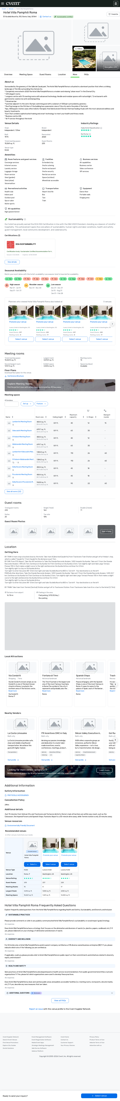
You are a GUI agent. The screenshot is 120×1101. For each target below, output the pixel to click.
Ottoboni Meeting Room (21, 437)
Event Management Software (41, 1037)
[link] (21, 724)
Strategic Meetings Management (43, 1045)
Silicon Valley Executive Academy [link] (88, 733)
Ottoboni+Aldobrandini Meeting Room (23, 459)
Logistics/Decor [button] (80, 755)
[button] (36, 45)
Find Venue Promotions (10, 1042)
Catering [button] (44, 755)
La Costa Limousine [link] (17, 733)
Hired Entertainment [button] (89, 752)
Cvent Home (65, 1037)
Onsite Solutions (8, 1048)
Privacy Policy (94, 1037)
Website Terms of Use (97, 1042)
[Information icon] (25, 219)
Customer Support (67, 1042)
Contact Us (64, 1040)
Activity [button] (44, 752)
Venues (11, 9)
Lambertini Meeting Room (22, 422)
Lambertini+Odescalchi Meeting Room (23, 452)
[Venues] (115, 3)
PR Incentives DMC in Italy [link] (54, 733)
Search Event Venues (10, 1040)
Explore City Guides (9, 1045)
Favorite (114, 14)
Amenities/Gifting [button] (55, 752)
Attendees (9, 400)
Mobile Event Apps (38, 1042)
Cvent (4, 9)
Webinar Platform (37, 1051)
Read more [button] (13, 691)
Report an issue (36, 1009)
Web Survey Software (39, 1048)
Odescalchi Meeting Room (22, 431)
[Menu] (2, 3)
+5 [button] (51, 755)
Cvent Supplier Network (11, 1037)
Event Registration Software (41, 1040)
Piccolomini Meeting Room (22, 474)
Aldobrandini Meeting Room (22, 444)
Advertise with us (96, 1045)
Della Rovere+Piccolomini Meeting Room (23, 482)
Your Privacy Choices (68, 1045)
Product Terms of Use (97, 1040)
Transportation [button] (12, 752)
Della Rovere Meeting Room (22, 467)
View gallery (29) (110, 67)
